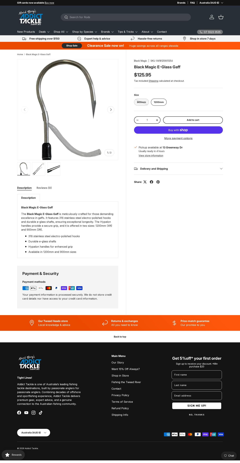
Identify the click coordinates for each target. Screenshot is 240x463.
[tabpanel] (67, 226)
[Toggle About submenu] (152, 32)
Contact (162, 31)
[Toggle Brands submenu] (112, 32)
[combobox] (126, 17)
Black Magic (140, 60)
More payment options (178, 138)
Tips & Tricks (126, 31)
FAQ (192, 2)
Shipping (153, 80)
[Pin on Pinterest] (158, 182)
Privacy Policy (120, 395)
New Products (26, 31)
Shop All (59, 31)
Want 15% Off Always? (126, 369)
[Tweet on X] (145, 182)
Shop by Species (82, 31)
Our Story (118, 362)
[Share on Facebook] (151, 182)
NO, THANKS (197, 415)
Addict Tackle (31, 448)
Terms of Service (122, 401)
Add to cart (193, 119)
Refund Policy (120, 408)
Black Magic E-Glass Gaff (38, 54)
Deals (42, 31)
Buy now (49, 2)
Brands (181, 2)
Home (20, 54)
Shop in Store (120, 375)
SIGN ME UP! (196, 405)
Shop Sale (71, 45)
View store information (151, 155)
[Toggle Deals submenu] (48, 32)
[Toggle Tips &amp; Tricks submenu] (136, 32)
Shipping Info (120, 414)
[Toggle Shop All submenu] (67, 32)
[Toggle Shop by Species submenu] (96, 32)
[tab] (24, 187)
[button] (220, 17)
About (145, 31)
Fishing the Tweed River (126, 382)
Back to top (120, 336)
